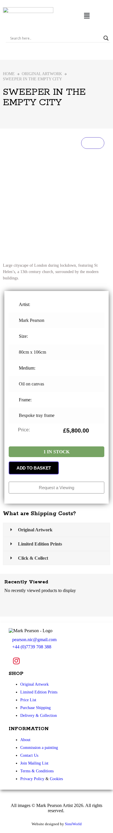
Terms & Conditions (37, 771)
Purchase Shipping (35, 708)
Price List (28, 700)
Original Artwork (42, 74)
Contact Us (29, 755)
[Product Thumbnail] (92, 143)
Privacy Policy (32, 779)
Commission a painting (39, 747)
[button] (87, 15)
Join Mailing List (34, 763)
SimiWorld (73, 824)
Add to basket (34, 467)
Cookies (56, 779)
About (25, 740)
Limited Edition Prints (38, 692)
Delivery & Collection (38, 715)
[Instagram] (16, 660)
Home (9, 74)
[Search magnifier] (106, 38)
